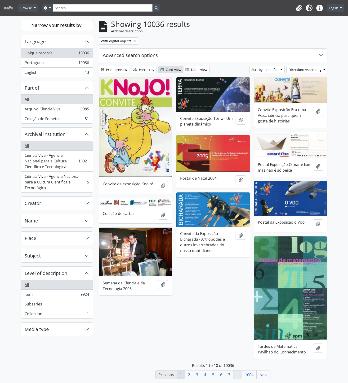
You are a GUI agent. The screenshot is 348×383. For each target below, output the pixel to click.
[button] (299, 8)
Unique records (56, 54)
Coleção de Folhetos (56, 119)
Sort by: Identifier (265, 69)
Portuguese (56, 64)
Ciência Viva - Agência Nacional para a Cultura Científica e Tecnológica (56, 161)
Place (30, 238)
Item (56, 295)
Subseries (56, 305)
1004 (249, 374)
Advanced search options (130, 55)
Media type (37, 329)
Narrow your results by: (57, 25)
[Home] (10, 8)
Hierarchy (146, 69)
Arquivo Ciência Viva (56, 110)
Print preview (116, 69)
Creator (33, 203)
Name (31, 221)
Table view (198, 69)
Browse (26, 8)
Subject (33, 255)
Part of (32, 88)
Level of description (46, 273)
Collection (56, 314)
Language (35, 41)
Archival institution (45, 134)
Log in (334, 8)
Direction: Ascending (305, 69)
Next (263, 374)
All (27, 99)
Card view (173, 69)
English (56, 73)
